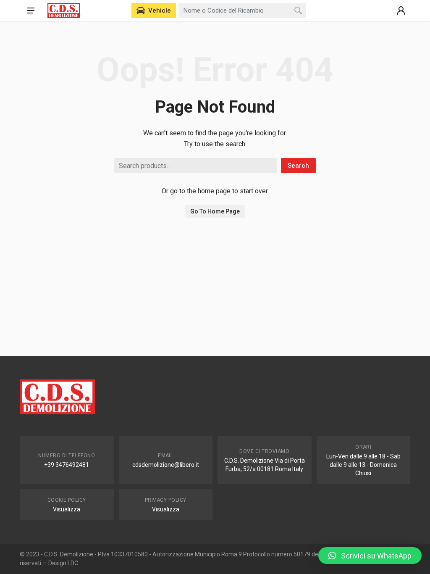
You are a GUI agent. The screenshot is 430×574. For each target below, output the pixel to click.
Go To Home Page (215, 211)
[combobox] (242, 10)
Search (298, 165)
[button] (370, 555)
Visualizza (66, 509)
